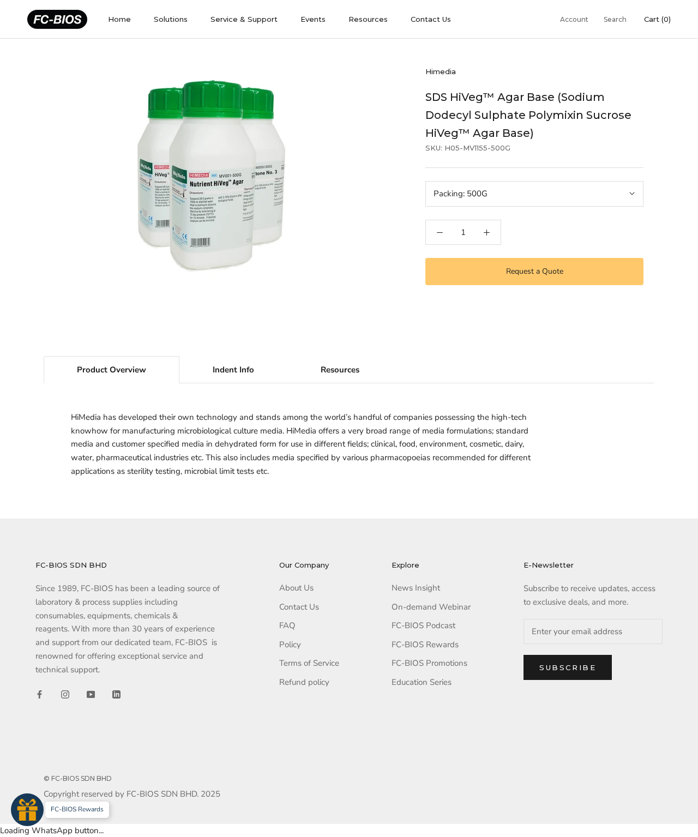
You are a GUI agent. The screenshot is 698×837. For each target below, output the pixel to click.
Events (313, 19)
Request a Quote (534, 271)
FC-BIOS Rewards (425, 644)
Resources (368, 19)
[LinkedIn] (116, 694)
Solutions (171, 19)
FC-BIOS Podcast (423, 625)
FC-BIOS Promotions (429, 663)
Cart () (657, 19)
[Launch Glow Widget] (27, 809)
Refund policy (304, 682)
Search (615, 19)
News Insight (416, 587)
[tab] (111, 369)
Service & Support (244, 19)
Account (574, 19)
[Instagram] (65, 694)
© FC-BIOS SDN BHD (78, 778)
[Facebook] (39, 694)
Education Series (422, 682)
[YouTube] (91, 694)
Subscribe (567, 667)
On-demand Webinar (431, 606)
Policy (290, 644)
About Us (296, 587)
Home (119, 19)
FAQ (287, 625)
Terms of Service (309, 663)
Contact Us (431, 19)
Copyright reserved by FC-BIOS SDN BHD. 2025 (132, 793)
